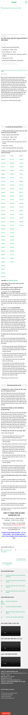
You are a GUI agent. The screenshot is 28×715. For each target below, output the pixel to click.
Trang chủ (3, 34)
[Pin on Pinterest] (11, 64)
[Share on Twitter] (7, 64)
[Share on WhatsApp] (2, 64)
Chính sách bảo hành (7, 694)
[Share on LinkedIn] (16, 64)
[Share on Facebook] (4, 64)
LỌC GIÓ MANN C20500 (21, 560)
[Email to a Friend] (9, 64)
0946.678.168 (6, 713)
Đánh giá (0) (4, 74)
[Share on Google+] (14, 64)
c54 (12, 683)
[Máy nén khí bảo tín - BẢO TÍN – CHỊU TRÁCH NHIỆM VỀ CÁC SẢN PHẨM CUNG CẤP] (14, 2)
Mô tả (2, 71)
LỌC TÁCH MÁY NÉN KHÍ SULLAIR (7, 564)
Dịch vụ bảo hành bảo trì (8, 698)
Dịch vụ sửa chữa (6, 696)
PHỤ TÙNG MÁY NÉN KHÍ (12, 34)
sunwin (15, 693)
